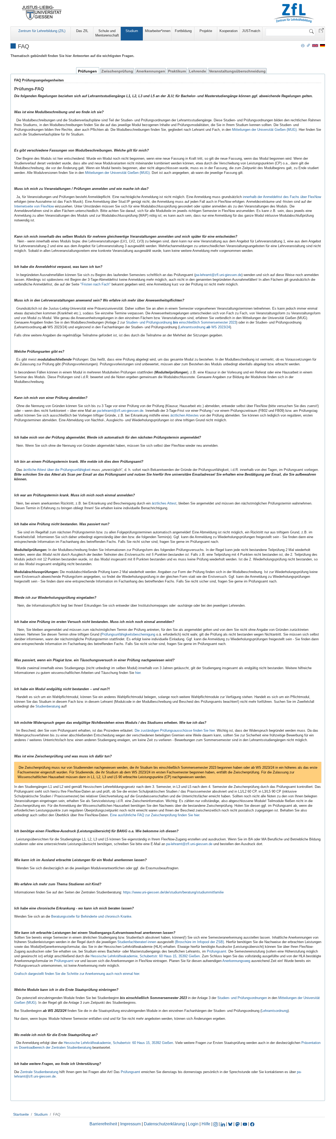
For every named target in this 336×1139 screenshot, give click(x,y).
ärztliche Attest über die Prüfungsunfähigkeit (57, 470)
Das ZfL (82, 31)
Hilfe (206, 1124)
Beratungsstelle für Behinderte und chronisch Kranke (91, 916)
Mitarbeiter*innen (157, 31)
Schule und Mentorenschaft (107, 33)
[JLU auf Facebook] (252, 1124)
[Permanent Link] (308, 45)
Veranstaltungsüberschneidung (237, 71)
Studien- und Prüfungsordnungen (242, 998)
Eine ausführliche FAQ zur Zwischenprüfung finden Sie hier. (155, 815)
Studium (131, 31)
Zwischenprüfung (117, 71)
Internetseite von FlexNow (34, 206)
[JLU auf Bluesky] (230, 1124)
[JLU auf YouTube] (245, 1124)
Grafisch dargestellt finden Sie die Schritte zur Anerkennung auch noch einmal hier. (77, 974)
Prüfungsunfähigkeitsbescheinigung (128, 634)
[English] (315, 45)
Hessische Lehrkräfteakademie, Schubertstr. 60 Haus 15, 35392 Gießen (145, 956)
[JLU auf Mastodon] (238, 1124)
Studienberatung (47, 706)
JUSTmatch (251, 31)
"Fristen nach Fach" (95, 284)
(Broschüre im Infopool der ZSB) (199, 942)
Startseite (21, 1114)
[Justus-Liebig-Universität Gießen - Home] (42, 13)
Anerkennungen (150, 71)
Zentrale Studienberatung (39, 1072)
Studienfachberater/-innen (136, 942)
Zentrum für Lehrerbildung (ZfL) (41, 31)
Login (194, 1124)
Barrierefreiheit (103, 1124)
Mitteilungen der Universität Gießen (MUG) (264, 130)
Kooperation (228, 31)
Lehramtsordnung (274, 1011)
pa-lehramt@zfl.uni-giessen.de (218, 275)
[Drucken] (302, 45)
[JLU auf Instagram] (216, 1124)
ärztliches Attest (164, 503)
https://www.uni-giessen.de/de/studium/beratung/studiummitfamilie (173, 892)
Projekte (206, 31)
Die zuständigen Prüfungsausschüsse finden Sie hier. (175, 730)
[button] (321, 30)
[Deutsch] (322, 45)
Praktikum (177, 71)
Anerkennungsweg (236, 961)
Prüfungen (87, 71)
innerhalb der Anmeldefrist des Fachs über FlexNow (282, 197)
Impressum (130, 1124)
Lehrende (197, 71)
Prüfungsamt (64, 961)
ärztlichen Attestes (184, 415)
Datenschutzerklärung (164, 1124)
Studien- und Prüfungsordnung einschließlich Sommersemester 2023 (181, 322)
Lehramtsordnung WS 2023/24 (204, 327)
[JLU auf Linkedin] (223, 1124)
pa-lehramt (174, 844)
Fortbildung (183, 31)
